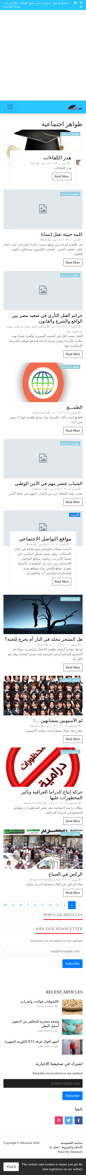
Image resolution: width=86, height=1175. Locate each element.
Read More (62, 176)
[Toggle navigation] (10, 107)
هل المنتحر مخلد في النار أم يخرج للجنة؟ (44, 639)
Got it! (11, 1167)
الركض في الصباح (65, 874)
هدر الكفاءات (57, 158)
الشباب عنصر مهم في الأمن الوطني (49, 483)
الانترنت (74, 514)
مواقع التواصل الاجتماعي (45, 539)
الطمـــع (75, 407)
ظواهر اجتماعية (70, 134)
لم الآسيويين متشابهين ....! (58, 720)
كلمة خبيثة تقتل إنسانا (62, 234)
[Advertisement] (43, 55)
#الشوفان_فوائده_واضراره (40, 1001)
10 (5, 905)
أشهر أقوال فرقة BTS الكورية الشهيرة (32, 1041)
